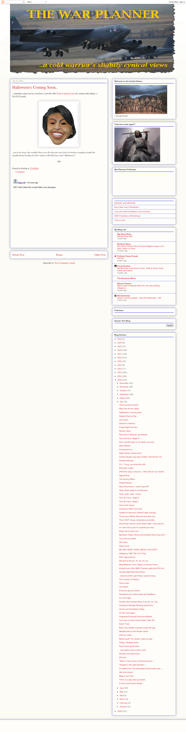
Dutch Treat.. (124, 624)
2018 (119, 350)
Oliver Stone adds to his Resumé (133, 490)
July (122, 402)
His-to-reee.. (124, 583)
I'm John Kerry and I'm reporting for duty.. (137, 527)
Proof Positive (123, 266)
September (125, 394)
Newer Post (18, 254)
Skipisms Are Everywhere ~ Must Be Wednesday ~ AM (139, 298)
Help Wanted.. (125, 446)
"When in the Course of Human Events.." (136, 661)
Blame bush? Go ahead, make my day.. (136, 639)
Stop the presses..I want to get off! (134, 486)
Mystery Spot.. (125, 431)
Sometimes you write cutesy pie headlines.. (137, 594)
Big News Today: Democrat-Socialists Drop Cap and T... (143, 535)
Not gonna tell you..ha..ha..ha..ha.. (134, 561)
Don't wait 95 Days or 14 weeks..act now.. (137, 442)
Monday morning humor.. (130, 654)
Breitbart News (124, 244)
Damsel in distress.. (127, 423)
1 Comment (19, 171)
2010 (119, 380)
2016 (119, 357)
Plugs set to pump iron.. (129, 531)
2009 (119, 711)
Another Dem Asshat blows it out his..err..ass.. (139, 602)
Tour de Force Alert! (127, 539)
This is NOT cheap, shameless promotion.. (137, 520)
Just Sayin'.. (124, 587)
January (123, 706)
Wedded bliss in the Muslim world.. (134, 631)
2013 (119, 369)
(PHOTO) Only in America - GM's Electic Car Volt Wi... (142, 472)
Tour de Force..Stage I (128, 501)
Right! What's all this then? (130, 453)
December (124, 383)
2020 (119, 343)
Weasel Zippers (124, 283)
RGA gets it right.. (126, 468)
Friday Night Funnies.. (128, 427)
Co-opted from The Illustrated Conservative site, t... (141, 668)
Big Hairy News (124, 234)
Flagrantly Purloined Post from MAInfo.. (136, 616)
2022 (119, 339)
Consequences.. (126, 449)
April (122, 695)
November (124, 387)
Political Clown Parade (127, 256)
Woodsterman (123, 296)
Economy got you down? (129, 590)
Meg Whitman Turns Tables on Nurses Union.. (139, 564)
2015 (119, 361)
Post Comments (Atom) (65, 262)
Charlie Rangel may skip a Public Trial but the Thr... (141, 457)
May (122, 692)
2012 (119, 372)
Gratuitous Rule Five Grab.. (131, 509)
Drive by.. (123, 657)
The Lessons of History (129, 579)
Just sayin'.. (124, 420)
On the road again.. (127, 613)
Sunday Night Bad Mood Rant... (132, 572)
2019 (119, 346)
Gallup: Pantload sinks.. (129, 642)
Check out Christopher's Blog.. (132, 609)
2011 (119, 376)
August (123, 398)
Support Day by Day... (128, 416)
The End (120, 258)
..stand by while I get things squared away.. (137, 576)
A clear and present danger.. (131, 683)
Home (59, 254)
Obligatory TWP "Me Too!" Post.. (133, 553)
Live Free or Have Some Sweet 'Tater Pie (137, 620)
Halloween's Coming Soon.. (131, 412)
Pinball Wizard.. (125, 483)
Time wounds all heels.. (129, 405)
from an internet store (66, 93)
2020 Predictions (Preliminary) (127, 216)
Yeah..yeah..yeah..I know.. (130, 494)
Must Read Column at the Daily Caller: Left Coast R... (142, 524)
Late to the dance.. (127, 505)
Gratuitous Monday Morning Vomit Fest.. (136, 605)
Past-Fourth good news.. (129, 646)
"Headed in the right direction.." (132, 665)
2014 (119, 365)
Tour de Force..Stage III (129, 438)
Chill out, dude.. (126, 635)
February (124, 703)
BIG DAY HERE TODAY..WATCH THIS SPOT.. (138, 550)
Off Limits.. (123, 542)
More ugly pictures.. (127, 557)
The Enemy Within (127, 479)
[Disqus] (59, 212)
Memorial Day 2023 (124, 236)
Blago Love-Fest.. (126, 676)
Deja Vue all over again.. (129, 408)
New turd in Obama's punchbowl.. (133, 434)
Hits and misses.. (126, 672)
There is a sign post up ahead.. (132, 680)
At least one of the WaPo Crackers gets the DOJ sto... (142, 568)
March (123, 699)
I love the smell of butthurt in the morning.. (132, 211)
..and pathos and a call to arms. (132, 650)
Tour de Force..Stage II (129, 498)
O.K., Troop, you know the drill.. (132, 464)
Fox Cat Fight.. (125, 598)
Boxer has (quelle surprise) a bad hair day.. (137, 628)
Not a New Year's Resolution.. (127, 207)
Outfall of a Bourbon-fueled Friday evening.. (138, 513)
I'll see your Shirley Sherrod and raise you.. (137, 516)
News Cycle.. (124, 546)
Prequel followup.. (127, 460)
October (123, 390)
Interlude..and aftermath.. (125, 203)
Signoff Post (124, 475)
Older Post (100, 254)
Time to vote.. (120, 220)
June (122, 688)
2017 (119, 354)
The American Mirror (126, 278)
